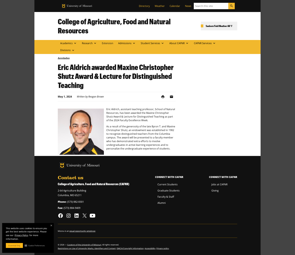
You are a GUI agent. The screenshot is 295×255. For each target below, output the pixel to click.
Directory (144, 6)
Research (89, 43)
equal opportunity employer (82, 231)
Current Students (167, 184)
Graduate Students (168, 190)
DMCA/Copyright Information (130, 248)
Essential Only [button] (14, 245)
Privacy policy (162, 248)
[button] (34, 245)
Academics (68, 43)
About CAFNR (179, 43)
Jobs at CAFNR (219, 184)
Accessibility (150, 248)
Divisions (67, 50)
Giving (215, 190)
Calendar (175, 6)
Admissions (127, 43)
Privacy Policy (21, 235)
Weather (160, 6)
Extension (107, 43)
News (188, 6)
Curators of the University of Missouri (84, 244)
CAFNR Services (205, 43)
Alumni (161, 203)
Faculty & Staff (165, 196)
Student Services (152, 43)
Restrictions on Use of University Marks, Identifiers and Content (87, 248)
